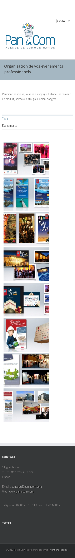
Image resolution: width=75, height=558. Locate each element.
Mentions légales (59, 549)
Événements (9, 126)
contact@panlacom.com (26, 487)
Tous (5, 119)
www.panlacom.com (21, 491)
